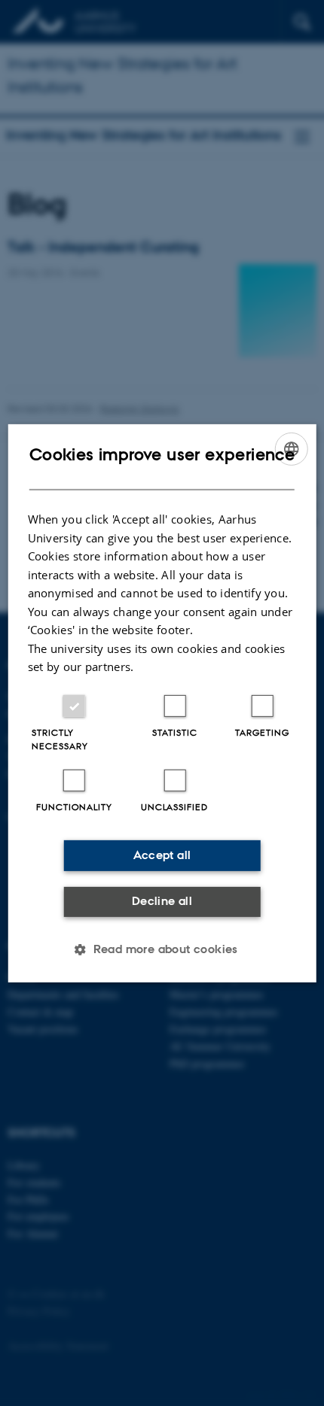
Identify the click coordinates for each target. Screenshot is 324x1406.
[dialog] (162, 703)
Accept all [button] (162, 855)
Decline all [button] (162, 901)
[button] (162, 949)
